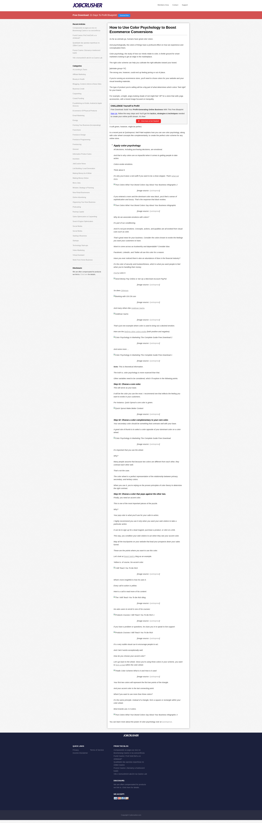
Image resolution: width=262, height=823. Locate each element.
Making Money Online (81, 178)
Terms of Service (97, 750)
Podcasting (77, 207)
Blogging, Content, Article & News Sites (87, 84)
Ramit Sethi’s (129, 556)
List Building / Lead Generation (84, 168)
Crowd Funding (78, 98)
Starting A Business (80, 236)
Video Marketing (79, 250)
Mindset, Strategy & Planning (83, 188)
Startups (76, 241)
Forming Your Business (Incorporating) (87, 125)
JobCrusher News (79, 164)
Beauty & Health (79, 79)
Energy (75, 120)
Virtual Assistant (78, 255)
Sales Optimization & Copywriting (85, 216)
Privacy (76, 750)
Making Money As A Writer (82, 173)
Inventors (76, 159)
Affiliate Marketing (79, 74)
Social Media (77, 226)
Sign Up (114, 114)
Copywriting (77, 93)
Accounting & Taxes (80, 69)
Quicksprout (154, 191)
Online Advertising (79, 197)
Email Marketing (78, 115)
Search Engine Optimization (83, 221)
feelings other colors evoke (135, 332)
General (75, 149)
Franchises (77, 130)
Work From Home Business (83, 260)
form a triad (120, 665)
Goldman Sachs (137, 308)
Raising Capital (78, 212)
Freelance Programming (81, 139)
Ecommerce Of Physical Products (85, 111)
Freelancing (77, 144)
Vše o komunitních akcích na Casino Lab (87, 58)
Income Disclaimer (80, 753)
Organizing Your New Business (84, 202)
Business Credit (78, 89)
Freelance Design (79, 135)
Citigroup (124, 291)
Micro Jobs (77, 183)
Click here (84, 274)
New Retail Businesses (81, 192)
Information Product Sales (82, 154)
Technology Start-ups (80, 245)
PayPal (116, 273)
